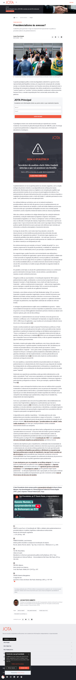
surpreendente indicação (45, 487)
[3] (30, 356)
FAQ (4, 668)
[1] (32, 323)
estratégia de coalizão (31, 468)
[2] (38, 335)
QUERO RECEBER (38, 116)
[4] (18, 382)
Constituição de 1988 (42, 438)
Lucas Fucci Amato (18, 36)
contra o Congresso (44, 464)
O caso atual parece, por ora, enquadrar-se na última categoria (32, 462)
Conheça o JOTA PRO (9, 639)
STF (39, 491)
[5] (30, 405)
